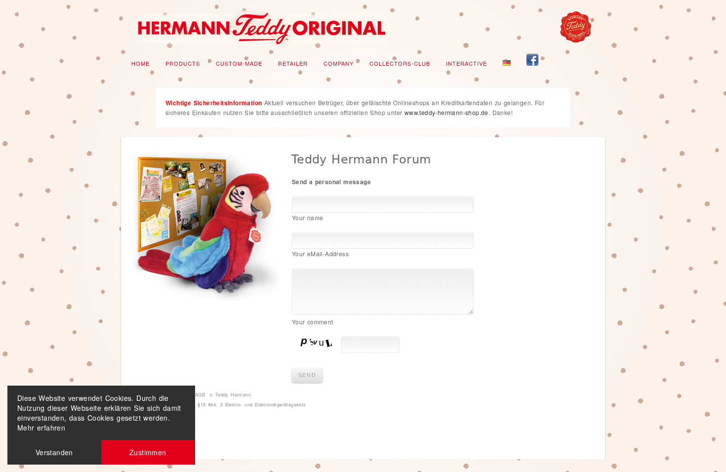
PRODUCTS (182, 63)
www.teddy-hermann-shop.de (446, 112)
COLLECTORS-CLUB (399, 63)
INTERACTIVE (466, 63)
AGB (200, 395)
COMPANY (338, 63)
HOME (140, 63)
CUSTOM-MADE (239, 63)
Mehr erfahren (41, 428)
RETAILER (293, 63)
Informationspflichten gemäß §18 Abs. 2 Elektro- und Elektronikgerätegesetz (218, 404)
